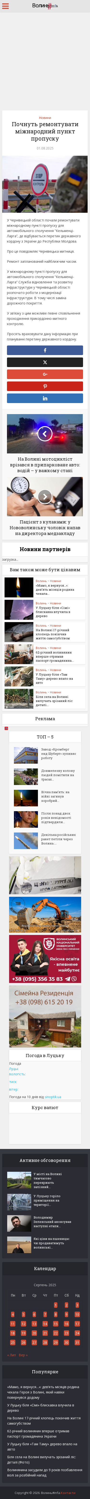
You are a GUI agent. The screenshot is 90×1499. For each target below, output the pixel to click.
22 (56, 1333)
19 (23, 1333)
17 (77, 1323)
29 (56, 1342)
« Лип (11, 1355)
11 (13, 1323)
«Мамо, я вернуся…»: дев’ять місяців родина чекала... (55, 589)
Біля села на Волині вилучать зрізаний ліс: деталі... (54, 701)
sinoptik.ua (53, 1097)
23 (66, 1333)
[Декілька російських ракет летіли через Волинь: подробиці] (27, 841)
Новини (45, 117)
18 (13, 1333)
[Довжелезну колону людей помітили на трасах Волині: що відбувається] (27, 776)
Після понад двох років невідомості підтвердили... (56, 817)
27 (34, 1342)
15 (56, 1323)
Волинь (41, 581)
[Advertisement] (45, 59)
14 (45, 1323)
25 (13, 1342)
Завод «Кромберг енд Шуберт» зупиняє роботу (58, 753)
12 (23, 1323)
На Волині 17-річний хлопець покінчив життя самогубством (53, 634)
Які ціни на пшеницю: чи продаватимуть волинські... (52, 1243)
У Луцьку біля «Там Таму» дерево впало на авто (54, 678)
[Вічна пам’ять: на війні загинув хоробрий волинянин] (27, 798)
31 (77, 1342)
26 (23, 1342)
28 (45, 1342)
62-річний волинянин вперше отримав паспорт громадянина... (55, 656)
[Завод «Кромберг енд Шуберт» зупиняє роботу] (27, 755)
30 (66, 1342)
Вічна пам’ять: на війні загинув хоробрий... (55, 796)
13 (34, 1323)
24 (77, 1333)
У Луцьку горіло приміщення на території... (47, 1200)
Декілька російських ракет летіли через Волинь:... (58, 839)
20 (34, 1333)
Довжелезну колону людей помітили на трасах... (58, 774)
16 (66, 1323)
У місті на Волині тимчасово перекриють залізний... (48, 1180)
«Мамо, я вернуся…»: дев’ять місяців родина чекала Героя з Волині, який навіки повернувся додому (43, 1392)
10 (77, 1314)
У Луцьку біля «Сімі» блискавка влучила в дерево (53, 612)
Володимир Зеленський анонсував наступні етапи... (52, 1221)
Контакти (68, 1493)
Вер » (23, 1355)
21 (45, 1333)
